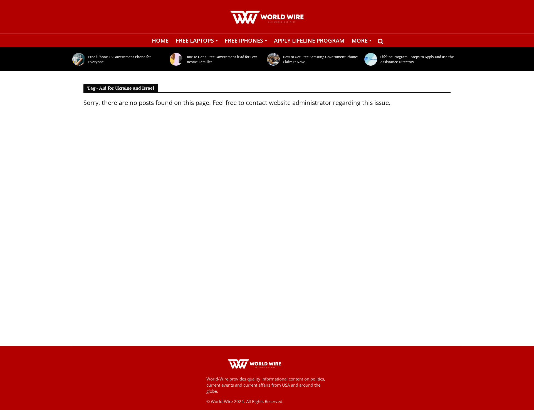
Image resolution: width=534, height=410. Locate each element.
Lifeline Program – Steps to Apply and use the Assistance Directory (417, 59)
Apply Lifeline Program (309, 40)
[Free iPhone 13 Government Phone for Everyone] (78, 59)
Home (160, 40)
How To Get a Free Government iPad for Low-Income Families (222, 59)
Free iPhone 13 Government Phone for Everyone (119, 59)
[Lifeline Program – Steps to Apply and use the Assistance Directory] (370, 59)
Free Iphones (244, 40)
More (360, 40)
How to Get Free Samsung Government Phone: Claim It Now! (320, 59)
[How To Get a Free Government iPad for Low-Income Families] (176, 59)
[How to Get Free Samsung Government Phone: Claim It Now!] (273, 59)
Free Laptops (195, 40)
